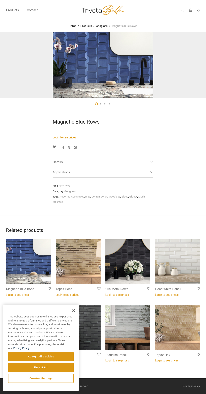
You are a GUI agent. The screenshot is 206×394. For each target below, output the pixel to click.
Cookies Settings (41, 378)
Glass (125, 196)
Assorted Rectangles (72, 196)
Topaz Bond (64, 289)
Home (72, 26)
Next (199, 65)
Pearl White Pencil (168, 289)
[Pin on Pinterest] (75, 148)
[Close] (73, 310)
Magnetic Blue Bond (20, 289)
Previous (7, 65)
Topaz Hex (162, 355)
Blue (87, 196)
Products (13, 10)
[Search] (182, 10)
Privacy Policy (191, 386)
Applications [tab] (61, 172)
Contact (32, 10)
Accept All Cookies (41, 356)
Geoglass (102, 26)
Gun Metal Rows (116, 289)
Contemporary (100, 196)
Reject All (41, 367)
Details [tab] (58, 162)
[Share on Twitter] (69, 148)
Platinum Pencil (116, 355)
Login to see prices (64, 137)
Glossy (133, 196)
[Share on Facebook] (63, 148)
